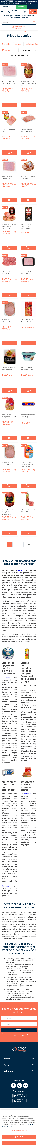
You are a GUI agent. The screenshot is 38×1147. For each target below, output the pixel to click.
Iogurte (18, 44)
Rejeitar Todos (19, 1137)
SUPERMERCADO (7, 7)
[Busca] (19, 22)
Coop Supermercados (8, 884)
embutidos (28, 794)
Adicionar (9, 105)
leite (20, 570)
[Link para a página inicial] (12, 32)
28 (29, 544)
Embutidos (6, 44)
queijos (9, 677)
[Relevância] (27, 50)
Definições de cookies (19, 1131)
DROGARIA (21, 7)
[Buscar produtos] (34, 22)
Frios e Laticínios (22, 32)
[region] (19, 1128)
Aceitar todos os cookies (19, 1143)
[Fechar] (35, 1113)
